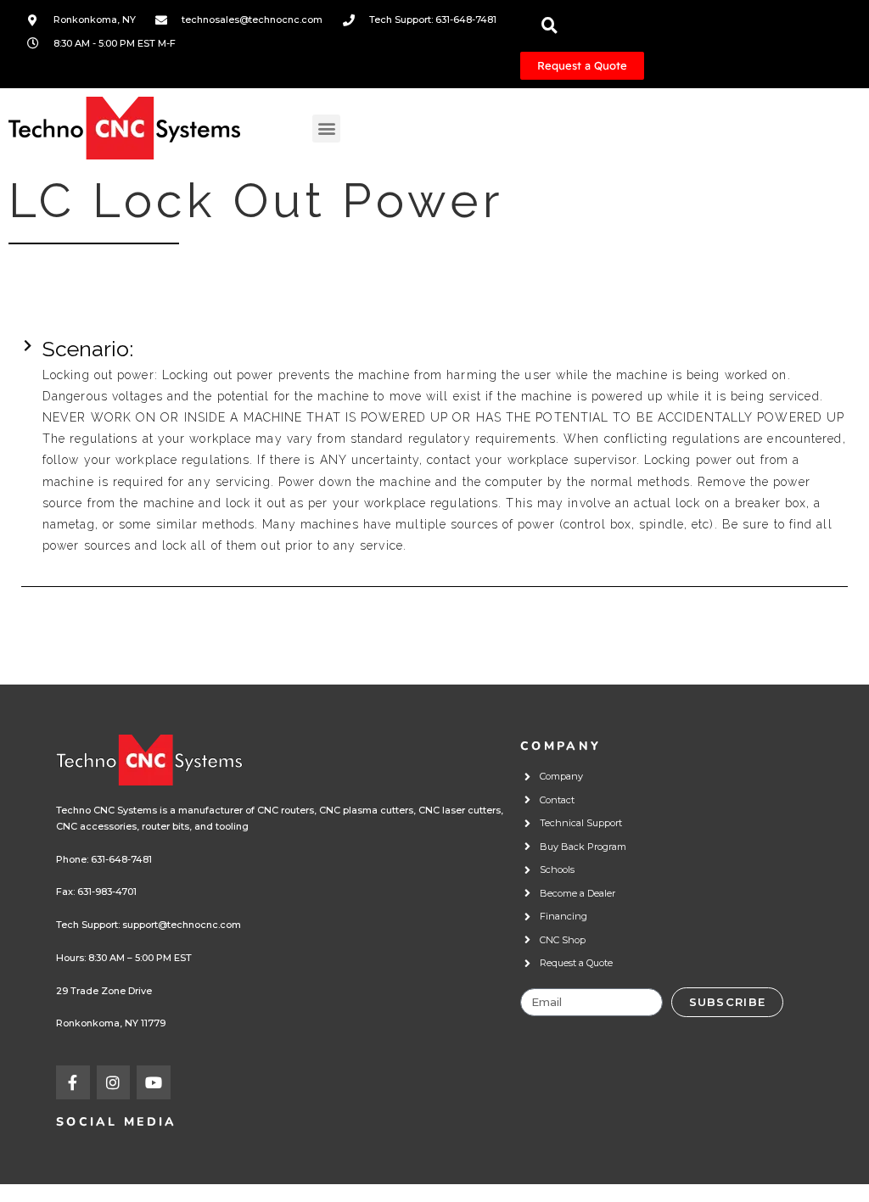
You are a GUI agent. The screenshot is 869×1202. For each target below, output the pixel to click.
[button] (326, 129)
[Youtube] (154, 1082)
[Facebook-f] (73, 1082)
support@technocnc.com (181, 925)
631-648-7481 (121, 859)
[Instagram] (114, 1082)
